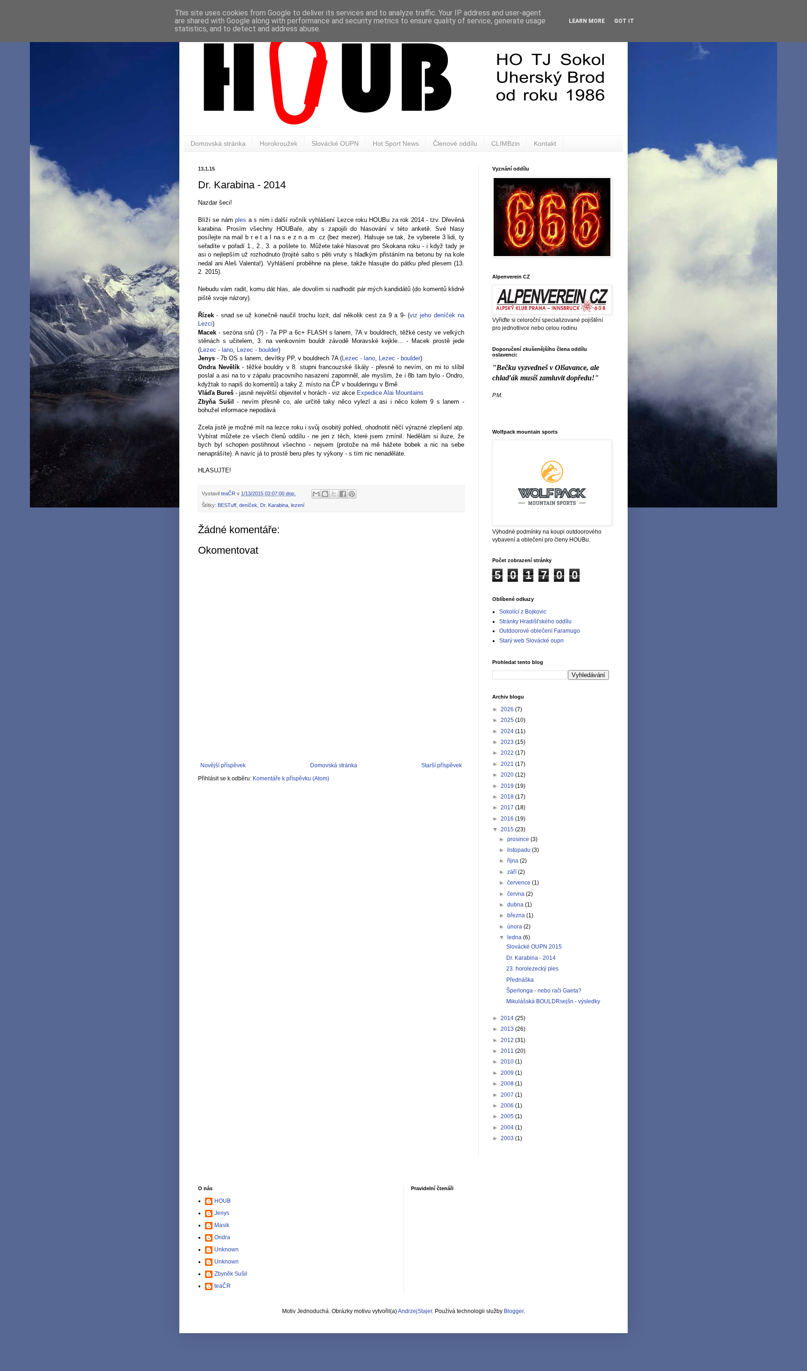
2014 (508, 1018)
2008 (508, 1083)
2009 (508, 1073)
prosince (519, 839)
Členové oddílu (455, 143)
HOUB (222, 1201)
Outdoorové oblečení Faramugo (539, 631)
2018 (508, 796)
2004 (508, 1127)
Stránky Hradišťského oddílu (535, 621)
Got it (624, 21)
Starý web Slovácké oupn (531, 640)
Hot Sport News (396, 143)
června (516, 894)
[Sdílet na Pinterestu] (351, 494)
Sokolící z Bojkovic (522, 611)
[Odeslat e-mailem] (316, 494)
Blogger (514, 1311)
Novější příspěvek (223, 765)
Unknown (226, 1249)
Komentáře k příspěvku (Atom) (291, 778)
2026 (508, 709)
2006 (508, 1105)
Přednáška (520, 980)
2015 (508, 829)
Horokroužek (278, 143)
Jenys (221, 1213)
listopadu (519, 850)
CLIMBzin (505, 143)
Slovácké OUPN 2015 (534, 946)
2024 (508, 731)
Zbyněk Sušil (230, 1274)
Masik (221, 1225)
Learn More (587, 21)
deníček (248, 505)
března (516, 915)
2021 (508, 764)
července (519, 882)
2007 (508, 1095)
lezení (297, 505)
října (513, 860)
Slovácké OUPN (335, 143)
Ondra (222, 1237)
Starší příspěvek (441, 765)
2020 (508, 774)
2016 (508, 818)
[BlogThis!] (325, 494)
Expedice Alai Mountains (390, 392)
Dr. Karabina (274, 505)
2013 (508, 1029)
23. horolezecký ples (532, 968)
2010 (508, 1061)
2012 (508, 1040)
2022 (508, 753)
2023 (508, 742)
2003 (508, 1138)
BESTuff (227, 505)
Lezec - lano (216, 349)
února (515, 926)
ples (240, 219)
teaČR (222, 1286)
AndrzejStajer (415, 1311)
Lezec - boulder (257, 349)
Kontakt (545, 143)
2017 (508, 807)
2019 (508, 786)
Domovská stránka (218, 143)
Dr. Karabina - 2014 (531, 958)
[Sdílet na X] (334, 494)
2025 (508, 720)
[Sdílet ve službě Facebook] (342, 494)
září (512, 872)
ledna (515, 937)
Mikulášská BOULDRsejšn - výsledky (553, 1001)
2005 (508, 1116)
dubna (516, 904)
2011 (508, 1051)
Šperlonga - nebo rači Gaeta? (543, 990)
